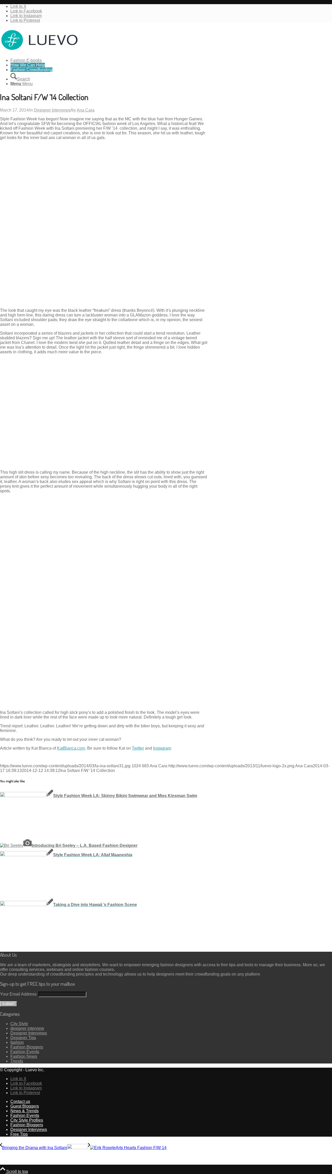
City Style (19, 1023)
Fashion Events (24, 1051)
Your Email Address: (18, 994)
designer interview (27, 1028)
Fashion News (23, 1056)
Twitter (138, 748)
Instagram (162, 748)
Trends (16, 1061)
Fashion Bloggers (26, 1047)
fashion (17, 1042)
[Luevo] (39, 51)
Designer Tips (23, 1037)
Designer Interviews (52, 110)
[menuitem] (171, 60)
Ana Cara (85, 110)
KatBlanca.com (71, 748)
